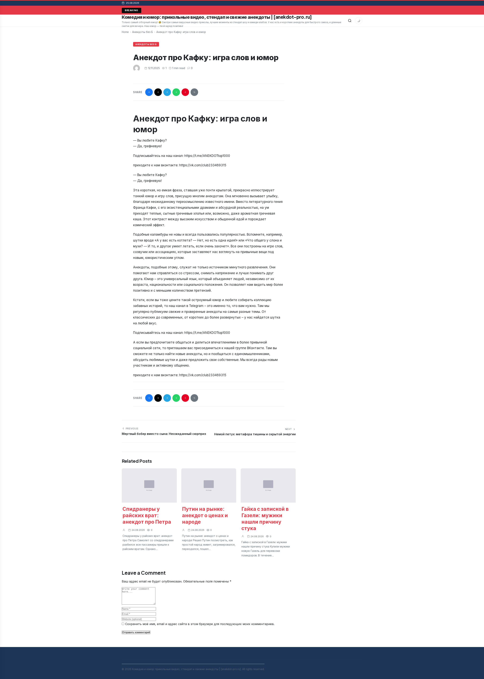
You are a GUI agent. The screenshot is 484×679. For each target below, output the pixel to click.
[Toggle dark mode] (358, 20)
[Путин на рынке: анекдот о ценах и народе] (208, 485)
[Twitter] (158, 92)
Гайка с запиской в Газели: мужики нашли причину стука (333, 10)
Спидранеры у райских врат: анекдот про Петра (171, 10)
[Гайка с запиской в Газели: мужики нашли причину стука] (268, 485)
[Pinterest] (185, 92)
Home (125, 31)
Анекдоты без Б (142, 31)
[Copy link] (194, 92)
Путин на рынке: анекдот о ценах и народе (252, 10)
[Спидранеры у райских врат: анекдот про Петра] (149, 485)
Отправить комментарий (136, 632)
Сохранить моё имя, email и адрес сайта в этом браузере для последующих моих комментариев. (200, 624)
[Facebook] (149, 92)
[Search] (350, 20)
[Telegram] (167, 92)
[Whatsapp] (176, 92)
